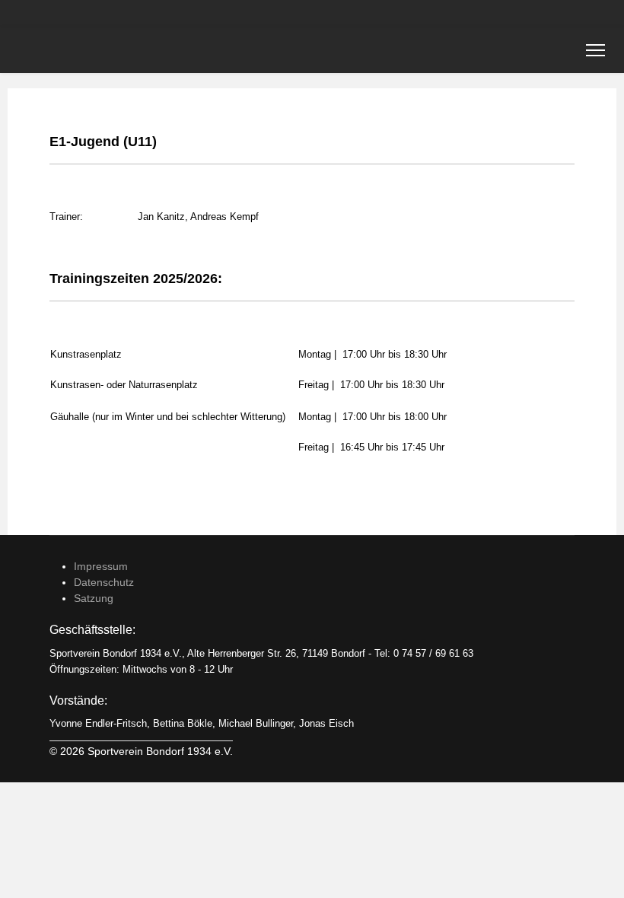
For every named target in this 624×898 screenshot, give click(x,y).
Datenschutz (104, 582)
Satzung (93, 598)
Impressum (101, 566)
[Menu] (595, 50)
